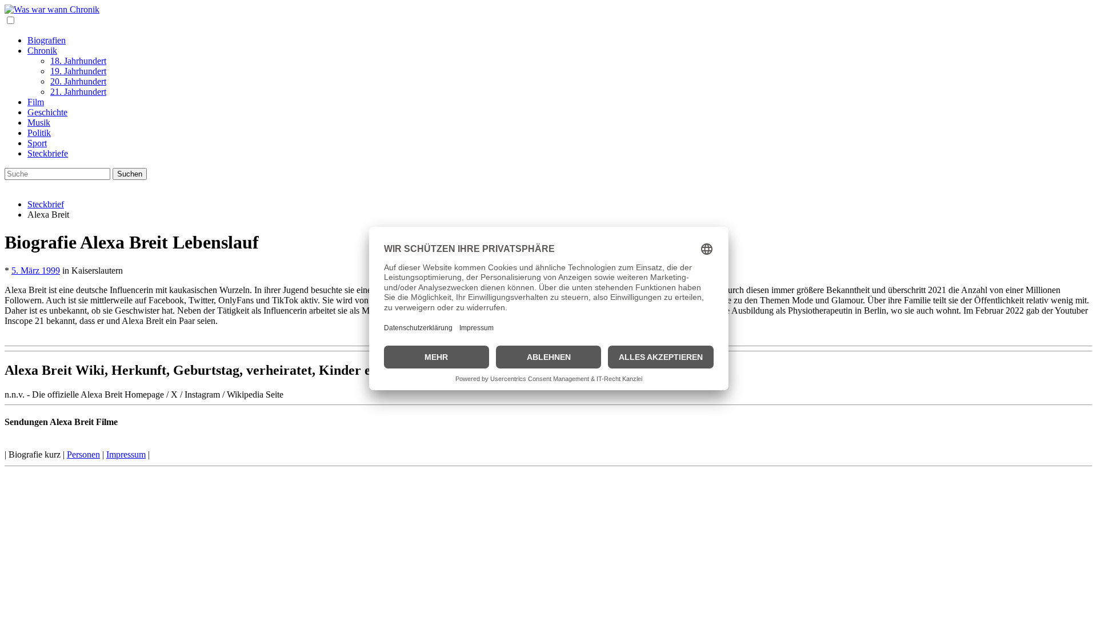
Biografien (46, 40)
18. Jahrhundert (78, 61)
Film (35, 102)
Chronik (42, 50)
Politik (39, 133)
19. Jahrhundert (78, 71)
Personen (83, 454)
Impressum (126, 454)
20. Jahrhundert (78, 81)
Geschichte (47, 112)
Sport (37, 143)
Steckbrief (45, 204)
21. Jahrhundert (78, 92)
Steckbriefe (47, 153)
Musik (38, 122)
